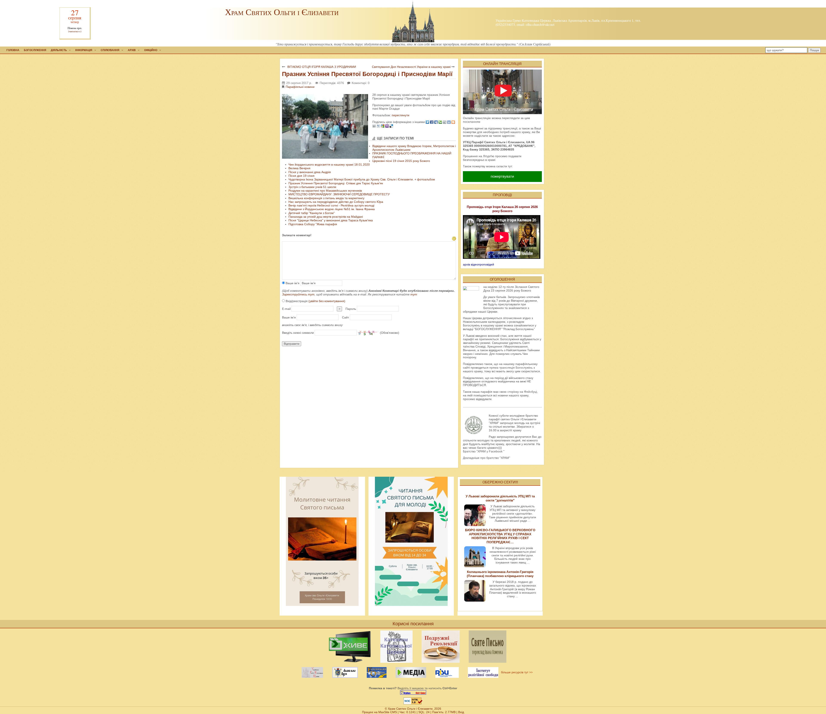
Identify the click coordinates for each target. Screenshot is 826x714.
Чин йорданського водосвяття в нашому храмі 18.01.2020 (329, 164)
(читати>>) (74, 31)
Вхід (461, 712)
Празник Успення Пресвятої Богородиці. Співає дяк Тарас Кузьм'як (335, 183)
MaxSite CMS (387, 712)
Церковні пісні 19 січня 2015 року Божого (401, 161)
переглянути (400, 115)
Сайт (345, 317)
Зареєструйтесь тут (298, 294)
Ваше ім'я (292, 283)
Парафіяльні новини (300, 86)
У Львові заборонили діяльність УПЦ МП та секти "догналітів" (500, 498)
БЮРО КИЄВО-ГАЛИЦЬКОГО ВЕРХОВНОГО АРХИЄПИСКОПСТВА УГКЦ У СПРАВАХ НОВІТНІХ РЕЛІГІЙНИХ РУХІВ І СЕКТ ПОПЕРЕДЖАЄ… (500, 536)
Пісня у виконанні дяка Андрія (309, 172)
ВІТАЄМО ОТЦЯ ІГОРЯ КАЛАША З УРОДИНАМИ (321, 66)
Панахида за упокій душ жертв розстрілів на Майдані (325, 216)
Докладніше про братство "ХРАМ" (486, 457)
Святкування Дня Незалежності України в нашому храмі (411, 66)
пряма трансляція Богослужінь (511, 367)
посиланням (471, 121)
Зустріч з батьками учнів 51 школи (312, 187)
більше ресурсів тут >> (516, 672)
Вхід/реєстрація (315, 301)
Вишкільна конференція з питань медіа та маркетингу (326, 198)
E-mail (286, 308)
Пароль (350, 308)
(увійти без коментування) (326, 301)
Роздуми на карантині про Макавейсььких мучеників (325, 190)
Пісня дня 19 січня (301, 175)
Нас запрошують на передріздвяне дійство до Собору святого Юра (335, 201)
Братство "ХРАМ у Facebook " (483, 451)
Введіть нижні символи (298, 332)
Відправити (291, 343)
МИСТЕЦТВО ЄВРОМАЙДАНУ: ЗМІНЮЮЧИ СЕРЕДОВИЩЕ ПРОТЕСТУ (339, 194)
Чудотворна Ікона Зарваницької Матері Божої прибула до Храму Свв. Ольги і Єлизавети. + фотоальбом (361, 179)
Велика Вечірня (299, 168)
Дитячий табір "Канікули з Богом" (311, 213)
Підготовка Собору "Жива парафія (312, 224)
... (529, 520)
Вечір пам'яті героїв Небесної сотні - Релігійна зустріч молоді (331, 205)
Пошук (814, 50)
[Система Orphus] (413, 692)
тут (413, 294)
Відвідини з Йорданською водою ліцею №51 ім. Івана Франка (331, 209)
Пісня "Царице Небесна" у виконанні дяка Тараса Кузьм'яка (330, 220)
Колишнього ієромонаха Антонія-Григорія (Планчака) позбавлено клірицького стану (500, 573)
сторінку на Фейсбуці (522, 391)
